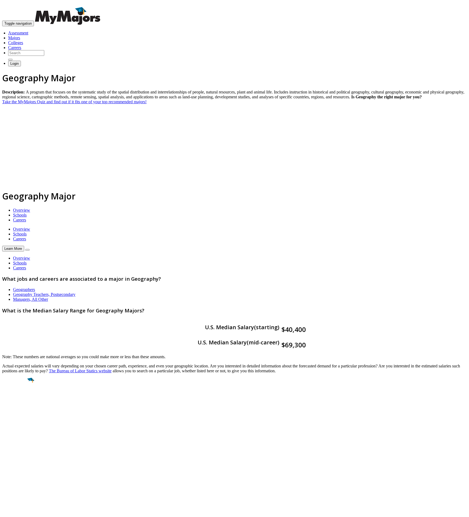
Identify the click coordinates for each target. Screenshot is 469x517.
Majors (14, 37)
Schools (20, 215)
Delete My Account (19, 473)
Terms (7, 510)
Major (15, 399)
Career (16, 422)
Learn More (13, 249)
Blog (6, 478)
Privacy (22, 510)
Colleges (15, 42)
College (16, 410)
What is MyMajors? (19, 453)
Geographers (24, 289)
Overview (21, 210)
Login (14, 64)
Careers (14, 47)
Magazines (11, 468)
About (8, 442)
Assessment (18, 33)
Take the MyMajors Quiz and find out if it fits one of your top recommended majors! (74, 101)
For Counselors (15, 458)
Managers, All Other (30, 299)
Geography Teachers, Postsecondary (44, 294)
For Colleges (13, 463)
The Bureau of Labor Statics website (80, 371)
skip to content (456, 4)
